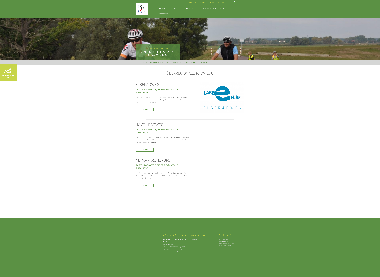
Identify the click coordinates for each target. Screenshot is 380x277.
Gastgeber (175, 8)
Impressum (223, 240)
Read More (145, 109)
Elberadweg (147, 84)
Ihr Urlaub (160, 8)
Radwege (149, 89)
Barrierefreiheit (225, 246)
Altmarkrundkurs (153, 160)
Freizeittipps (162, 14)
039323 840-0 (176, 250)
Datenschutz (224, 242)
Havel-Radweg (149, 124)
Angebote (190, 8)
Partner (194, 240)
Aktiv (139, 89)
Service (223, 8)
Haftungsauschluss (226, 244)
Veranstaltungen (208, 8)
